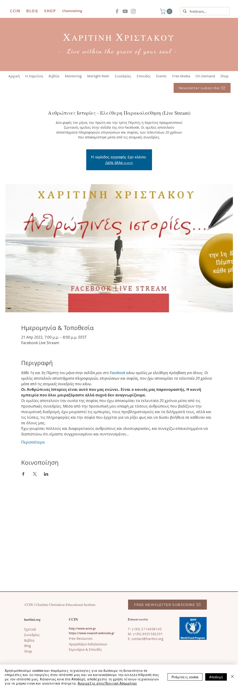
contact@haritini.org (147, 639)
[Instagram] (133, 11)
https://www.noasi (81, 633)
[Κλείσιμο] (232, 676)
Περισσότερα (33, 442)
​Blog (27, 645)
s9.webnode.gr (104, 633)
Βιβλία (29, 640)
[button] (167, 11)
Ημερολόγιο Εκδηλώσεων (88, 644)
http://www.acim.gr (82, 628)
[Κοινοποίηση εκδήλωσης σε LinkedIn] (46, 474)
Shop (28, 651)
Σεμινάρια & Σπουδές (85, 649)
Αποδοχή (216, 677)
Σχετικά (30, 629)
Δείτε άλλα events (119, 162)
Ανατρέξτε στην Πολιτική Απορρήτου (107, 683)
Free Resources (81, 638)
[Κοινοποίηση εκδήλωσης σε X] (35, 474)
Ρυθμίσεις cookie (185, 677)
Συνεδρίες (32, 635)
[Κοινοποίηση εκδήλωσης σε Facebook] (23, 474)
